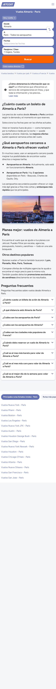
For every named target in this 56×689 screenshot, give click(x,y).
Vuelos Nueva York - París (13, 405)
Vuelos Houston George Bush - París (18, 436)
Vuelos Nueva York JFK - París (15, 425)
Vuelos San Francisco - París (14, 472)
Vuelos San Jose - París (12, 477)
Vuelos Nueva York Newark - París (17, 446)
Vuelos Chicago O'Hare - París (15, 457)
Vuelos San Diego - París (13, 441)
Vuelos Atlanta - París (11, 462)
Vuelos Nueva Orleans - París (15, 467)
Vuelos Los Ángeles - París (14, 420)
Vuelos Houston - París (12, 451)
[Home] (8, 4)
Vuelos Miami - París (11, 410)
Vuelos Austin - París (11, 431)
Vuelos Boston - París (11, 415)
